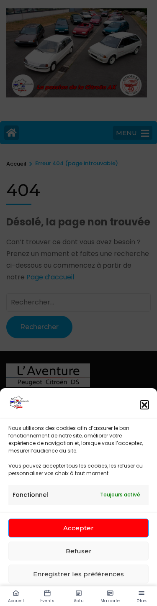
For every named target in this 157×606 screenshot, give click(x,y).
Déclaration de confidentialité (104, 593)
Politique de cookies (36, 593)
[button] (144, 405)
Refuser (79, 551)
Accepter (78, 528)
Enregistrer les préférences (78, 574)
